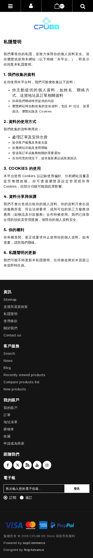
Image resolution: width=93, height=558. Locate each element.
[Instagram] (47, 465)
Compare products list (22, 382)
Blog (7, 368)
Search (9, 353)
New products (15, 389)
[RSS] (27, 465)
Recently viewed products (24, 375)
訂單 (7, 415)
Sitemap (10, 299)
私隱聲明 (10, 314)
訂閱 (12, 498)
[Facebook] (8, 465)
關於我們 (10, 328)
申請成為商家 (14, 443)
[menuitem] (46, 298)
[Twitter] (17, 465)
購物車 (9, 429)
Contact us (12, 335)
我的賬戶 (10, 408)
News (8, 361)
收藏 (7, 436)
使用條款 (10, 321)
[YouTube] (37, 465)
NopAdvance (34, 550)
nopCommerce (34, 543)
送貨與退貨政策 (16, 307)
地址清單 (10, 422)
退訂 (29, 498)
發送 (77, 488)
